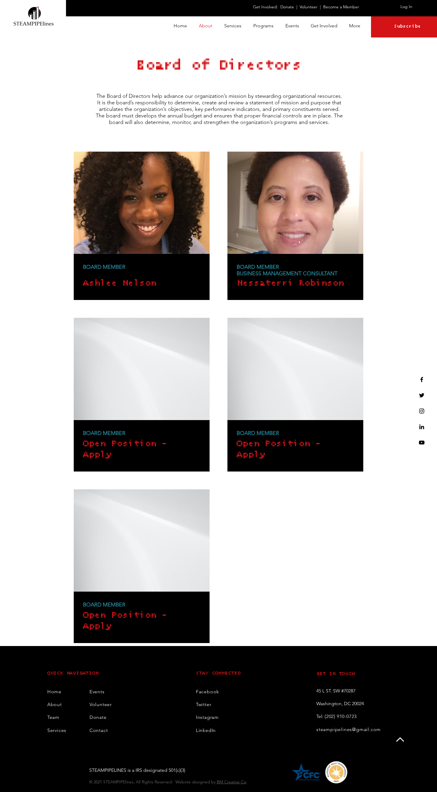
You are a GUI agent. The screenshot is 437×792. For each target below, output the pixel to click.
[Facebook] (421, 379)
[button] (324, 25)
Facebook (207, 691)
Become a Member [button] (341, 7)
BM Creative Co (231, 782)
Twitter (203, 704)
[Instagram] (421, 411)
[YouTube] (421, 442)
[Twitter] (421, 395)
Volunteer (309, 7)
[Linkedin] (421, 426)
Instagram (207, 717)
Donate (287, 7)
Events (97, 691)
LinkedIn (206, 730)
